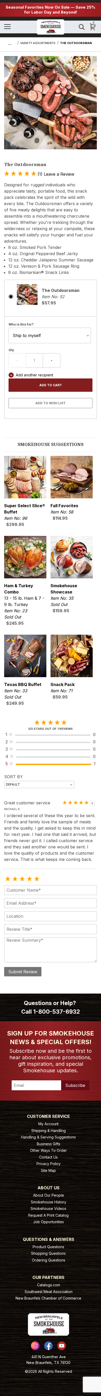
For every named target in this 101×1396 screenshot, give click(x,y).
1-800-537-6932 (56, 1011)
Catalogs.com (48, 1285)
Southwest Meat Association (49, 1291)
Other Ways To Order (48, 1150)
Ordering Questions (48, 1260)
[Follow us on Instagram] (35, 1345)
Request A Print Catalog (48, 1215)
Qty (11, 350)
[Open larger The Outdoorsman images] (50, 106)
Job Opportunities (48, 1222)
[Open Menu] (18, 27)
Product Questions (48, 1247)
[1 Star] (7, 879)
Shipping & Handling (48, 1130)
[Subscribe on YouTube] (61, 1345)
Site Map (48, 1170)
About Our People (48, 1195)
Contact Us (48, 1157)
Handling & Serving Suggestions (48, 1137)
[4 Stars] (29, 879)
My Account (48, 1124)
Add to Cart (50, 385)
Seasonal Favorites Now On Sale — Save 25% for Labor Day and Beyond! (50, 10)
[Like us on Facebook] (48, 1345)
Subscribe (75, 1085)
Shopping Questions (48, 1253)
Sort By (13, 776)
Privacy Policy (49, 1163)
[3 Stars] (22, 879)
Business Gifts (48, 1144)
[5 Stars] (36, 879)
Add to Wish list (50, 403)
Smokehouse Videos (48, 1208)
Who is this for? (21, 324)
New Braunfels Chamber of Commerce (48, 1298)
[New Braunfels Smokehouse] (51, 26)
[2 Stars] (15, 879)
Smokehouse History (48, 1202)
